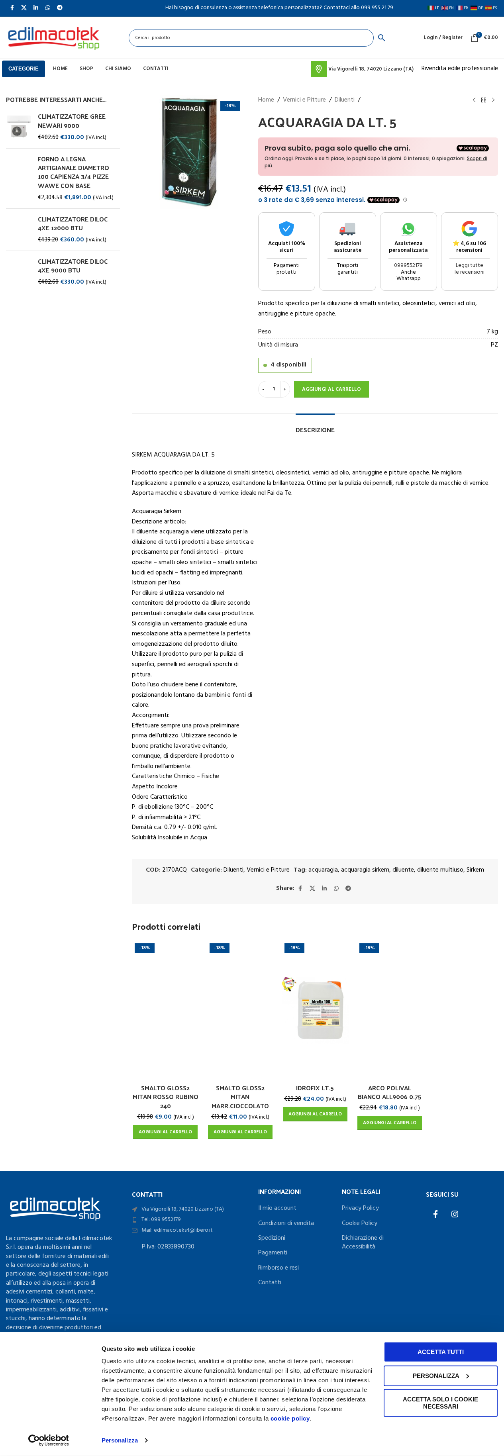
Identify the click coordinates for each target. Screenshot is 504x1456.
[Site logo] (53, 38)
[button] (165, 1132)
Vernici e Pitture (304, 100)
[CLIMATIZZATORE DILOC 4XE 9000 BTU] (19, 272)
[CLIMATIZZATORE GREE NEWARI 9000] (19, 127)
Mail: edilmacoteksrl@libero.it (177, 1230)
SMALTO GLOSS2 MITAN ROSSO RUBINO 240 (165, 1096)
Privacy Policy (360, 1208)
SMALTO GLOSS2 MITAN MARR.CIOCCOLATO (240, 1096)
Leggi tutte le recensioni (469, 269)
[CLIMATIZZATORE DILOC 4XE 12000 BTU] (19, 230)
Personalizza (120, 1440)
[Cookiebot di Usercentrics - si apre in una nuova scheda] (48, 1440)
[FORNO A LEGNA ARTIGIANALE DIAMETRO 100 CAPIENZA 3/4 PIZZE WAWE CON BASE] (19, 178)
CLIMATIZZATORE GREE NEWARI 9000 (72, 121)
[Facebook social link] (300, 888)
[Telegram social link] (348, 888)
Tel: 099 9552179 (161, 1219)
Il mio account (277, 1208)
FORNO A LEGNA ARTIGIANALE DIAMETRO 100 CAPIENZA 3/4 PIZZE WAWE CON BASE (73, 172)
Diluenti (345, 100)
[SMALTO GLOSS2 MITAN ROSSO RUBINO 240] (165, 1010)
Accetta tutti (441, 1351)
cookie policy (290, 1418)
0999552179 (408, 265)
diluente (403, 870)
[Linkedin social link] (324, 888)
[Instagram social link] (454, 1215)
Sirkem (475, 870)
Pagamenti (272, 1252)
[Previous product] (474, 100)
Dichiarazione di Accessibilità (363, 1243)
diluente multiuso (440, 870)
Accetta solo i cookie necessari (440, 1403)
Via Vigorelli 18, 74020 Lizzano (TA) (182, 1209)
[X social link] (312, 888)
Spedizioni (271, 1238)
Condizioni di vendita (286, 1223)
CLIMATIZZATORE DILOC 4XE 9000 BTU (73, 266)
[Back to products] (483, 100)
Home (266, 100)
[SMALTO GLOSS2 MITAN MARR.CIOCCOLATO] (240, 1010)
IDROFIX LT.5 (315, 1087)
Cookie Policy (359, 1223)
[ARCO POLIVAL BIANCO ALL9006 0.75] (390, 1010)
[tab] (315, 425)
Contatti (269, 1282)
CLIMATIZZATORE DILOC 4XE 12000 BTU (73, 224)
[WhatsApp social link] (336, 888)
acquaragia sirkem (365, 870)
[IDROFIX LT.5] (315, 1010)
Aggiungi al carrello (331, 389)
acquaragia (323, 870)
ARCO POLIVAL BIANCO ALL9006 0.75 (390, 1092)
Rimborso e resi (278, 1268)
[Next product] (493, 100)
